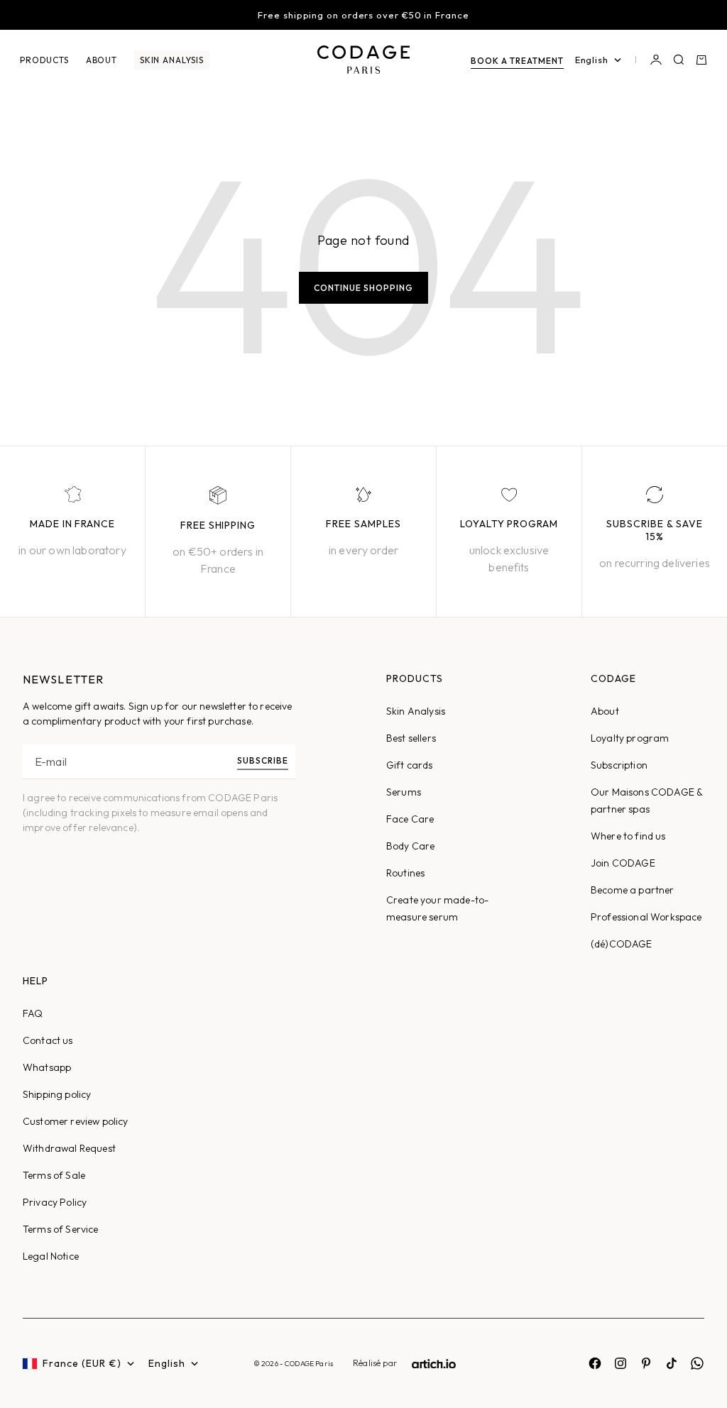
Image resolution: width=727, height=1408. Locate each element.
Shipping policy (57, 1094)
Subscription (619, 765)
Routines (405, 873)
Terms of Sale (54, 1175)
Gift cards (409, 765)
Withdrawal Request (69, 1148)
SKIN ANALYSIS (172, 60)
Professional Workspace (646, 917)
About (605, 711)
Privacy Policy (55, 1202)
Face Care (410, 819)
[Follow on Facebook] (595, 1363)
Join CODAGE (623, 863)
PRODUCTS (44, 60)
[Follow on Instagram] (620, 1363)
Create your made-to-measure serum (437, 908)
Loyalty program (630, 738)
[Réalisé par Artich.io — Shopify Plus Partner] (434, 1363)
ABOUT (101, 60)
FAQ (33, 1013)
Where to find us (628, 836)
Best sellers (411, 738)
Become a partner (632, 890)
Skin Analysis (415, 711)
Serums (403, 792)
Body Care (410, 846)
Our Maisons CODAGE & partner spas (647, 800)
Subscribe (262, 760)
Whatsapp (47, 1067)
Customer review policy (76, 1121)
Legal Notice (51, 1256)
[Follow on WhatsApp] (697, 1363)
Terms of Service (61, 1229)
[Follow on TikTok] (672, 1363)
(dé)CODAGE (621, 943)
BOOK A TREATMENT (517, 60)
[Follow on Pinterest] (646, 1363)
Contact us (48, 1040)
